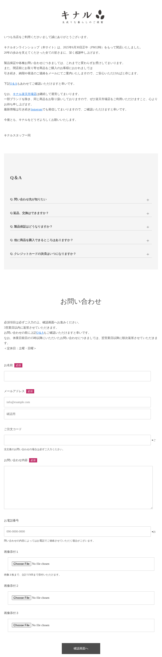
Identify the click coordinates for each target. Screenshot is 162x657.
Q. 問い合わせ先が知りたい (28, 199)
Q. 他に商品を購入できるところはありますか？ (41, 240)
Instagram (36, 109)
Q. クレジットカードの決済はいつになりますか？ (43, 253)
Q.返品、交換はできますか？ (29, 213)
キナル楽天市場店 (24, 94)
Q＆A (13, 83)
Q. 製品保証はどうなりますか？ (31, 226)
